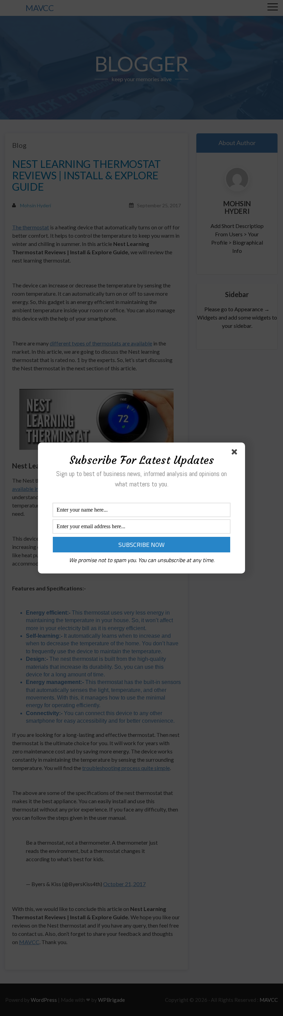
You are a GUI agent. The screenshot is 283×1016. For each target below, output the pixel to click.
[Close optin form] (236, 453)
